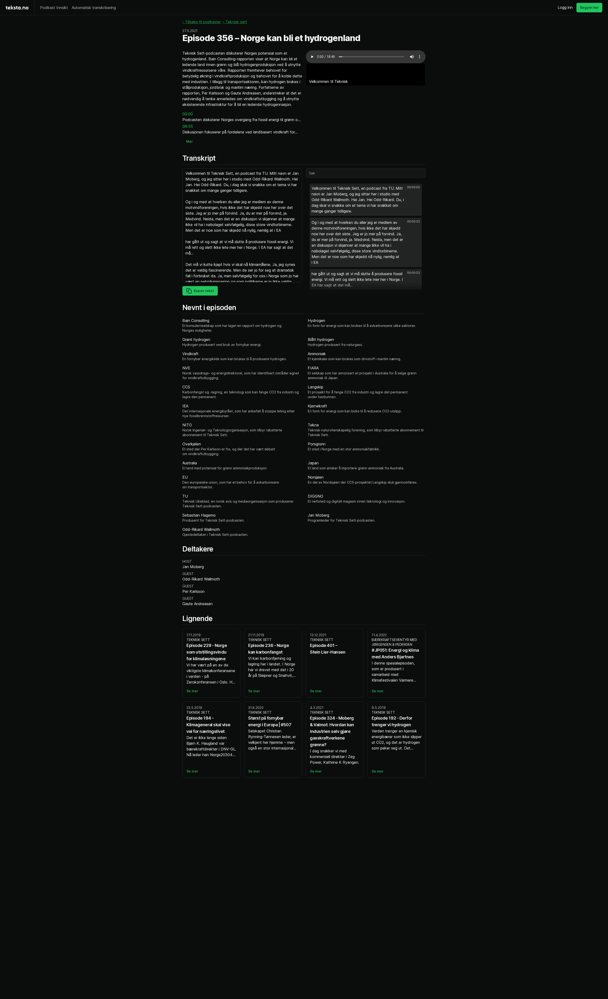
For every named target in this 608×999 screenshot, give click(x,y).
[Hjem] (17, 7)
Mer (189, 141)
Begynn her (589, 7)
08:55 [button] (187, 126)
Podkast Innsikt (54, 7)
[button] (366, 200)
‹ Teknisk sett (235, 21)
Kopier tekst (204, 291)
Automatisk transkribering (94, 7)
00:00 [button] (187, 114)
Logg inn (565, 7)
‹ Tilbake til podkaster (201, 21)
